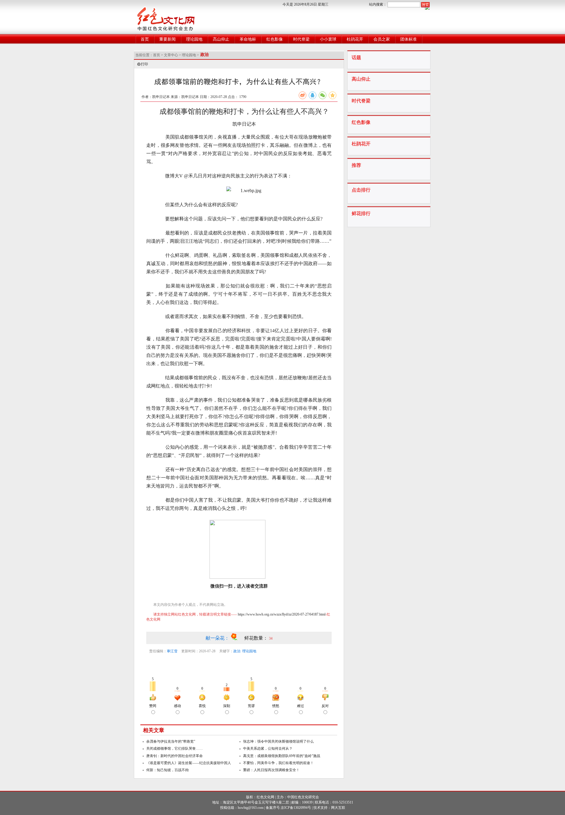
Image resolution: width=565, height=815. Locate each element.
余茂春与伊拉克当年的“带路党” (170, 741)
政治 (236, 651)
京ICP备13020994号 (296, 808)
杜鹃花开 (355, 39)
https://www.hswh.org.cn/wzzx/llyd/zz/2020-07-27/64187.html (281, 614)
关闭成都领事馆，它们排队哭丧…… (174, 748)
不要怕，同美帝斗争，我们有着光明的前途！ (278, 763)
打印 (144, 64)
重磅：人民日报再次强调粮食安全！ (271, 770)
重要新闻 (167, 39)
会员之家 (381, 39)
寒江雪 (172, 651)
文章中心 (171, 55)
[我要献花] (237, 638)
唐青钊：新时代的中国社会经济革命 (174, 756)
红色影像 (274, 39)
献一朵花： (218, 638)
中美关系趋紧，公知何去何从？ (268, 748)
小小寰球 (328, 39)
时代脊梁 (301, 39)
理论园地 (194, 39)
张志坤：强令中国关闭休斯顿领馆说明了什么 (278, 741)
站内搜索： (378, 4)
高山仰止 (221, 39)
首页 (145, 39)
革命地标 (248, 39)
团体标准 (408, 39)
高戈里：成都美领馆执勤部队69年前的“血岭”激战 (281, 756)
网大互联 (338, 808)
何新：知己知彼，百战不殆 (167, 770)
